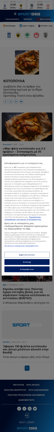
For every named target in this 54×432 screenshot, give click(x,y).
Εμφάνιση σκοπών (27, 255)
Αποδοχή (27, 262)
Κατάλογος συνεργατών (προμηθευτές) (21, 246)
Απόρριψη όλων (27, 269)
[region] (27, 216)
